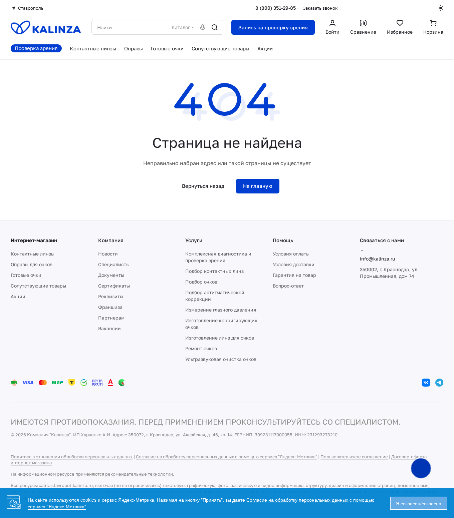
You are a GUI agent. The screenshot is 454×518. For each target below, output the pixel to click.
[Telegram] (439, 383)
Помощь (283, 240)
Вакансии (109, 328)
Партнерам (111, 318)
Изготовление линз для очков (219, 338)
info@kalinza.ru (377, 259)
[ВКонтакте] (426, 383)
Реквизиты (110, 296)
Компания (111, 240)
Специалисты (114, 264)
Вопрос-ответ (288, 286)
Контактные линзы (32, 253)
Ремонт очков (201, 348)
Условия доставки (293, 264)
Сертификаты (114, 286)
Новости (108, 253)
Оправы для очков (31, 264)
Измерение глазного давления (220, 310)
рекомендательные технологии (139, 474)
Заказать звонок (320, 8)
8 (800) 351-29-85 (275, 8)
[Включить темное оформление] (440, 8)
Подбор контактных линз (214, 271)
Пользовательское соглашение (354, 456)
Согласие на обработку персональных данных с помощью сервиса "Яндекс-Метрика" (226, 456)
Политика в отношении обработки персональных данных (72, 456)
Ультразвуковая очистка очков (220, 359)
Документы (111, 275)
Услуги (193, 240)
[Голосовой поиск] (202, 27)
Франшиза (110, 307)
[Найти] (214, 27)
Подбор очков (201, 282)
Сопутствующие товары (38, 286)
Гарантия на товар (294, 275)
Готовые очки (26, 275)
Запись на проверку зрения (273, 27)
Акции (18, 296)
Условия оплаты (291, 253)
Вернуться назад (203, 186)
